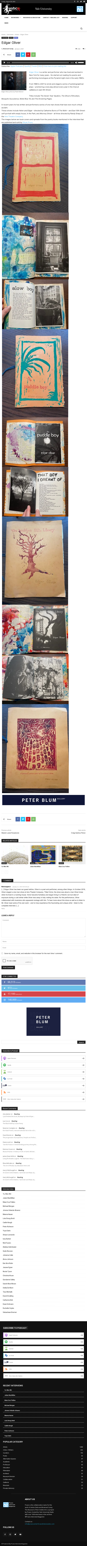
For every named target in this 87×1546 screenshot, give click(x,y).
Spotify (27, 66)
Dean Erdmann (8, 1304)
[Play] (4, 62)
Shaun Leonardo (9, 1235)
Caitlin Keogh (7, 1222)
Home (3, 34)
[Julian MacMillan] (43, 854)
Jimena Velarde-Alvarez (11, 1210)
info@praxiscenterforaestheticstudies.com (39, 1524)
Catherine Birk (8, 1300)
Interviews (10, 34)
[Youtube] (84, 1)
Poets (16, 38)
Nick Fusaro (7, 1243)
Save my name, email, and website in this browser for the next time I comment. (33, 953)
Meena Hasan (8, 1214)
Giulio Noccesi (8, 1251)
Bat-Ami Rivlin (8, 1263)
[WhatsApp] (33, 54)
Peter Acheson (8, 1226)
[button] (81, 28)
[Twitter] (81, 1)
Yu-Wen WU (5, 866)
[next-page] (6, 872)
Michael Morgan (8, 1206)
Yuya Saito (7, 1231)
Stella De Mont (8, 1288)
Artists (17, 34)
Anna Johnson (8, 1259)
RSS (40, 66)
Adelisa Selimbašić (9, 1247)
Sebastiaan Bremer (10, 1312)
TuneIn (34, 66)
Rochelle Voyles (8, 1308)
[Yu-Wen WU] (14, 854)
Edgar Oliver (34, 72)
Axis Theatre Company (14, 116)
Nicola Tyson (7, 1271)
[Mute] (76, 62)
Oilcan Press (28, 122)
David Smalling (8, 1296)
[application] (43, 62)
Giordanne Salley (9, 1280)
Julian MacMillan (35, 866)
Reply (3, 908)
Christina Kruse (8, 1275)
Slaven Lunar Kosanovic (10, 833)
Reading (17, 1114)
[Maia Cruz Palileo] (72, 854)
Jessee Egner (8, 1267)
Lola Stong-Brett (9, 1218)
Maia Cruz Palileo (64, 866)
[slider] (81, 62)
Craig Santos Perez (78, 833)
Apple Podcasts (17, 66)
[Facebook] (74, 1)
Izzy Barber (7, 1239)
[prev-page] (2, 872)
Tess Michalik (7, 1292)
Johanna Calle (8, 1255)
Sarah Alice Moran (9, 1284)
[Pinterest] (28, 54)
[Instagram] (78, 1)
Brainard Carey (8, 49)
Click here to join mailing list (55, 66)
